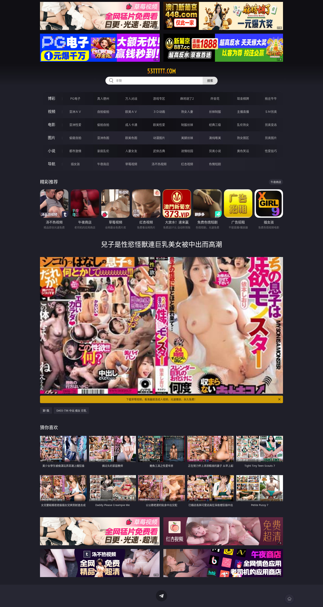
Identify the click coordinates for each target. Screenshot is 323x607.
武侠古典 (159, 151)
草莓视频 (131, 164)
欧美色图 (131, 138)
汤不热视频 (159, 164)
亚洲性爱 (75, 125)
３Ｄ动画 (159, 112)
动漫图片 (159, 138)
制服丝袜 (187, 125)
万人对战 (131, 99)
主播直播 (243, 112)
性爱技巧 (271, 151)
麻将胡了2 (187, 99)
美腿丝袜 (187, 138)
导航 (51, 163)
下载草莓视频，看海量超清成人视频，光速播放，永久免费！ (161, 399)
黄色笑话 (243, 151)
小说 (51, 150)
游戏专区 (159, 99)
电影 (51, 124)
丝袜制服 (215, 112)
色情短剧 (215, 164)
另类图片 (271, 138)
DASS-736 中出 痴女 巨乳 (71, 410)
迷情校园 (187, 151)
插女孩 (75, 164)
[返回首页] (289, 598)
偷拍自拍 (103, 125)
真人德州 (103, 99)
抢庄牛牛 (271, 99)
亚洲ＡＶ (75, 112)
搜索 (210, 81)
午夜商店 (103, 164)
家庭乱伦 (103, 151)
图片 (51, 137)
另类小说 (215, 151)
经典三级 (215, 125)
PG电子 (75, 99)
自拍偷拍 (103, 112)
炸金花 (214, 99)
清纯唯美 (215, 138)
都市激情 (75, 151)
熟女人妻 (187, 112)
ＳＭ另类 (271, 112)
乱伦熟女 (243, 125)
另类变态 (271, 125)
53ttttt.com (161, 71)
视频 (51, 111)
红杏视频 (187, 164)
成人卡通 (131, 125)
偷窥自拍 (75, 138)
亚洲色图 (103, 138)
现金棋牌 (243, 99)
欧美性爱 (159, 125)
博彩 (51, 98)
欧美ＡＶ (131, 112)
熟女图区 (243, 138)
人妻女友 (131, 151)
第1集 (46, 410)
